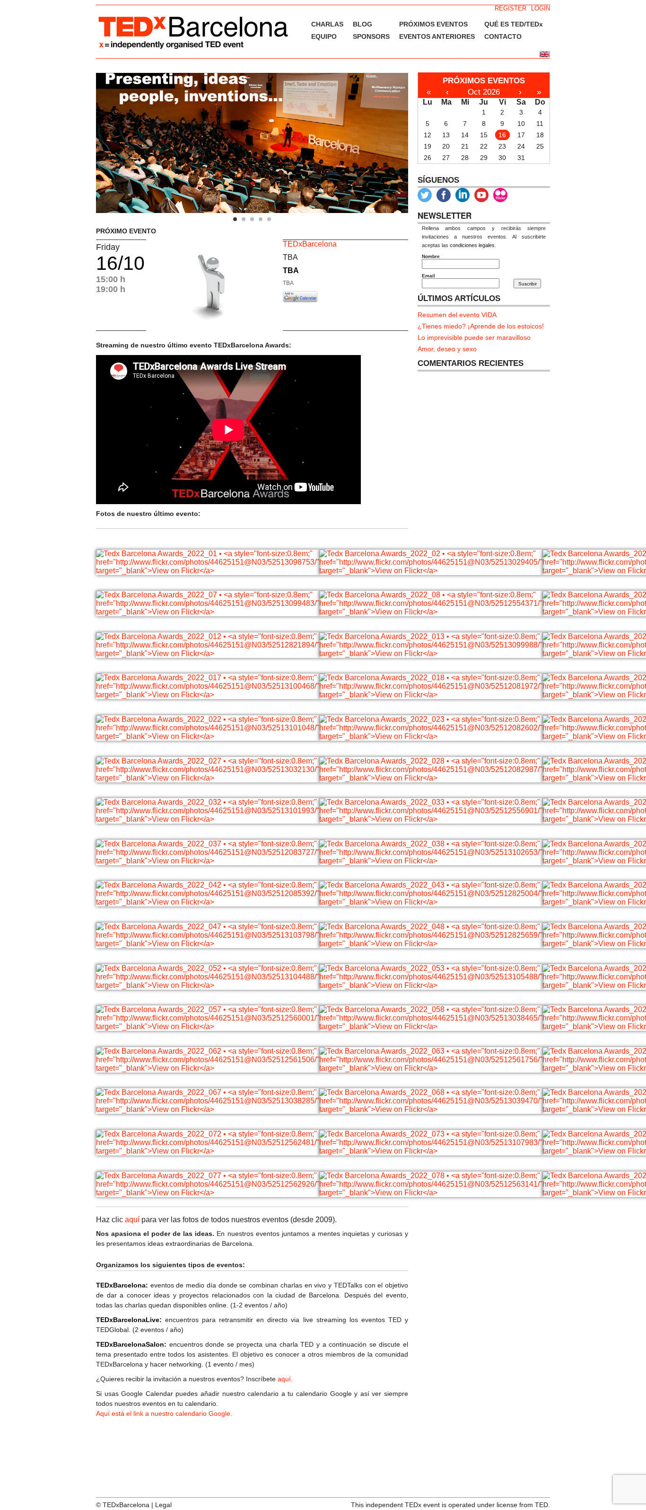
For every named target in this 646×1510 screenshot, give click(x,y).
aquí (132, 1220)
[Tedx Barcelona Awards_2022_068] (430, 1109)
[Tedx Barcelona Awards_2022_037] (207, 861)
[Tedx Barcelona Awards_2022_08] (430, 612)
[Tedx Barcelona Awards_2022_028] (430, 778)
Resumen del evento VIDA (457, 315)
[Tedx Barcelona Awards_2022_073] (430, 1151)
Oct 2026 (484, 92)
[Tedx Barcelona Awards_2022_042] (207, 902)
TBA (291, 270)
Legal (163, 1505)
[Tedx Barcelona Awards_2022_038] (430, 861)
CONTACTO (503, 36)
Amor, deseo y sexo (447, 349)
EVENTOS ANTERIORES (437, 36)
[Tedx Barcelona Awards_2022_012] (207, 653)
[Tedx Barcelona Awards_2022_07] (207, 612)
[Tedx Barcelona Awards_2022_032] (207, 819)
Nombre (431, 256)
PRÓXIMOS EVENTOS (433, 24)
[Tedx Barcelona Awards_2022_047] (207, 944)
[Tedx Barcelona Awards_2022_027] (207, 778)
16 (502, 135)
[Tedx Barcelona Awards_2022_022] (207, 736)
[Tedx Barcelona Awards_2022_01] (207, 571)
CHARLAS (327, 24)
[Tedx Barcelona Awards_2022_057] (207, 1026)
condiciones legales (472, 245)
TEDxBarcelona (310, 244)
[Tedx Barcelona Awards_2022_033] (430, 819)
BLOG (362, 24)
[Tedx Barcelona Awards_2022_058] (430, 1026)
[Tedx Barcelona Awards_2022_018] (430, 695)
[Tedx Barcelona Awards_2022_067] (207, 1109)
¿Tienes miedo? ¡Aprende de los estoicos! (481, 326)
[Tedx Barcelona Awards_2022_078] (430, 1193)
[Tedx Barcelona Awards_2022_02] (430, 571)
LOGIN (540, 8)
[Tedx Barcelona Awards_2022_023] (430, 736)
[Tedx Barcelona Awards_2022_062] (207, 1068)
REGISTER (510, 8)
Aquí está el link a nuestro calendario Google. (164, 1413)
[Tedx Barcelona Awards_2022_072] (207, 1151)
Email (428, 275)
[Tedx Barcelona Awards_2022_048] (430, 944)
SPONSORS (371, 36)
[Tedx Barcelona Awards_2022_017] (207, 695)
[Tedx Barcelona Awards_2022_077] (207, 1193)
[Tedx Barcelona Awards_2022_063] (430, 1068)
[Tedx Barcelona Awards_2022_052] (207, 985)
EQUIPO (324, 36)
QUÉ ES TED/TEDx (513, 24)
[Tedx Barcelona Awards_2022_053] (430, 985)
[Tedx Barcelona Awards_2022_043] (430, 902)
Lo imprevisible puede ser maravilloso (474, 337)
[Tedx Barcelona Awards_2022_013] (430, 653)
